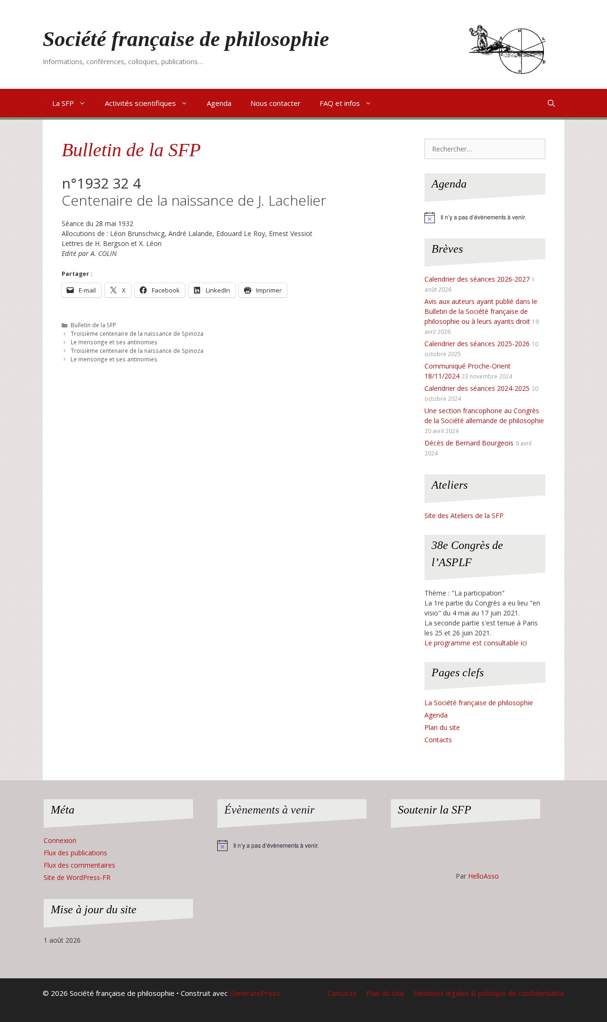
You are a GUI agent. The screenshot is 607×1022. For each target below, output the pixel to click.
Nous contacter (275, 103)
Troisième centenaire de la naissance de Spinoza (137, 333)
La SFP (63, 103)
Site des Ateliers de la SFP (464, 515)
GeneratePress (255, 993)
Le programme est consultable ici (475, 642)
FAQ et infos (340, 103)
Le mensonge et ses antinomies (114, 342)
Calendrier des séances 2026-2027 (477, 279)
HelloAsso (483, 875)
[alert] (484, 217)
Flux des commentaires (79, 865)
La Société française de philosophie (478, 702)
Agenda (219, 103)
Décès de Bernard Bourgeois (469, 442)
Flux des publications (75, 852)
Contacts (438, 739)
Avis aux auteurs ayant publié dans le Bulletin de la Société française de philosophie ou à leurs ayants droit (480, 311)
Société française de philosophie (186, 39)
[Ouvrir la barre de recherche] (551, 103)
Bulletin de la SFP (131, 150)
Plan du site (442, 727)
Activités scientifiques (140, 103)
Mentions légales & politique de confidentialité (489, 993)
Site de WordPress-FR (77, 877)
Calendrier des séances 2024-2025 (477, 388)
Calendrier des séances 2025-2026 (477, 343)
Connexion (60, 840)
